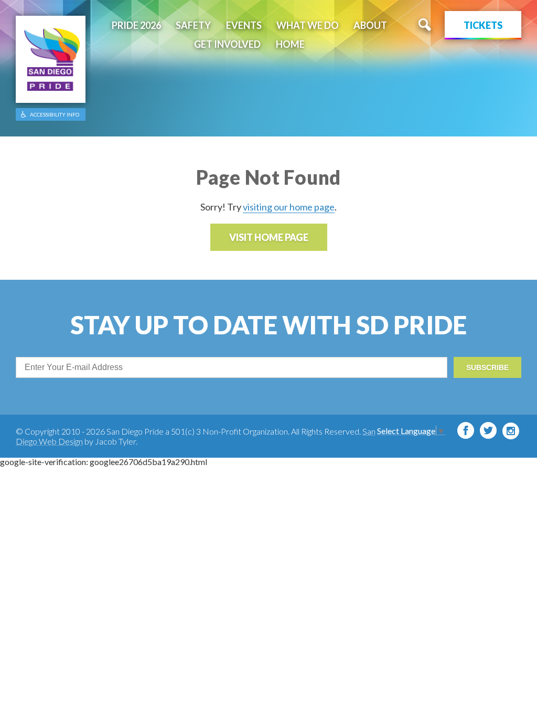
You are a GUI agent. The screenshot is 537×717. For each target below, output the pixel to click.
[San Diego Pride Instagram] (510, 431)
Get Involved (227, 44)
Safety (193, 25)
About (370, 25)
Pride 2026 (136, 25)
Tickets (483, 25)
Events (244, 25)
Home (290, 44)
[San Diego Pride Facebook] (465, 430)
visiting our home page (289, 207)
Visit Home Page (268, 237)
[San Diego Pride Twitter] (488, 430)
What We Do (307, 25)
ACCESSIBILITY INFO (54, 114)
